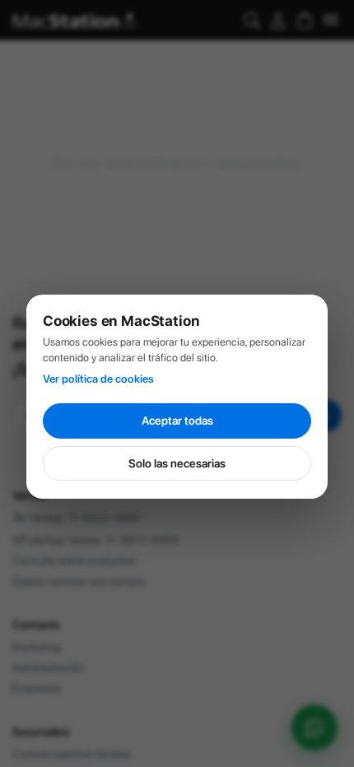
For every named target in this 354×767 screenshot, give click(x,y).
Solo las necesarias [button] (177, 463)
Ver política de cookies (98, 378)
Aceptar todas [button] (177, 420)
